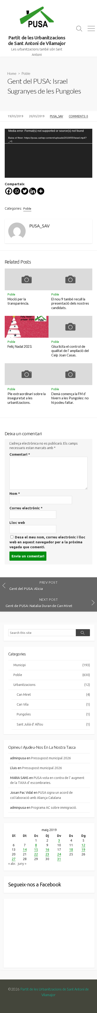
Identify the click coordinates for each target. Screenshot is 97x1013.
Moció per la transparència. (18, 301)
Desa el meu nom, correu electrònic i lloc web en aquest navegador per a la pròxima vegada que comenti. (47, 542)
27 (14, 859)
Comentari (19, 454)
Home (11, 73)
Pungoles (53, 714)
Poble (25, 73)
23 (47, 854)
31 (59, 859)
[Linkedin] (32, 191)
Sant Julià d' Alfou (53, 724)
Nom (14, 493)
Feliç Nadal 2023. (20, 346)
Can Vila (53, 704)
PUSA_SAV (56, 116)
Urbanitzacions (51, 685)
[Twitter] (24, 191)
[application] (48, 153)
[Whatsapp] (16, 191)
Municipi (51, 665)
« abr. (12, 864)
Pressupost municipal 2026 (51, 758)
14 (25, 849)
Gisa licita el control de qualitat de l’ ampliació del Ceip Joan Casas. (70, 350)
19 (83, 849)
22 (36, 854)
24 (59, 854)
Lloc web (17, 523)
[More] (40, 191)
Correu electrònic (26, 508)
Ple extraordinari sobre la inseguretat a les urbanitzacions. (27, 398)
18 (71, 849)
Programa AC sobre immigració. (54, 807)
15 (36, 849)
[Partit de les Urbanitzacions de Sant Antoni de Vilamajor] (37, 17)
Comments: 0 (78, 116)
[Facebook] (8, 191)
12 (83, 845)
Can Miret (53, 694)
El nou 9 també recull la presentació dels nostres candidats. (70, 303)
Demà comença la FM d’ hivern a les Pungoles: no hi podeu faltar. (70, 398)
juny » (22, 864)
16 (47, 849)
